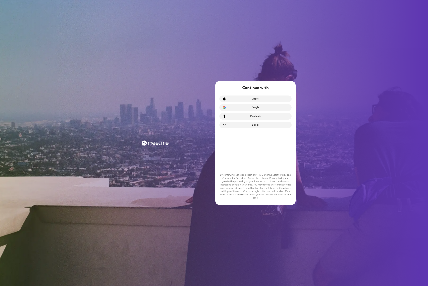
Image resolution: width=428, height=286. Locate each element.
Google (255, 107)
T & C (260, 174)
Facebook (255, 116)
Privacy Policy (276, 178)
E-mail (255, 124)
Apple (255, 98)
